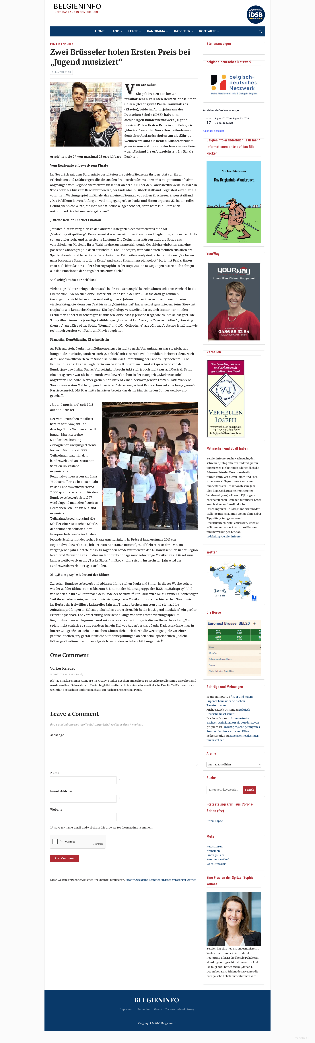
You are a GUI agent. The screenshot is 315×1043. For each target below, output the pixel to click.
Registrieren (215, 846)
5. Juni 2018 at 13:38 (61, 674)
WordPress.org (216, 863)
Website (56, 809)
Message (57, 735)
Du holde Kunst (224, 122)
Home (100, 31)
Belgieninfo (156, 999)
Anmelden (213, 851)
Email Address (61, 791)
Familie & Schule (61, 44)
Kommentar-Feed (218, 859)
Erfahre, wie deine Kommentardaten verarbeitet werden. (161, 880)
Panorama (156, 31)
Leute (133, 31)
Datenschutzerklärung (180, 1009)
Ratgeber (182, 31)
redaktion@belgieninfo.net (224, 536)
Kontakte (207, 31)
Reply (79, 674)
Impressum (127, 1009)
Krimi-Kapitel (215, 821)
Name (54, 773)
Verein (158, 1009)
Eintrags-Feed (216, 855)
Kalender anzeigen (214, 130)
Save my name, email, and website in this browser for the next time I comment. (103, 827)
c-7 (308, 1038)
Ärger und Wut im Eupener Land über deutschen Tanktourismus (230, 701)
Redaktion (144, 1009)
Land (115, 31)
